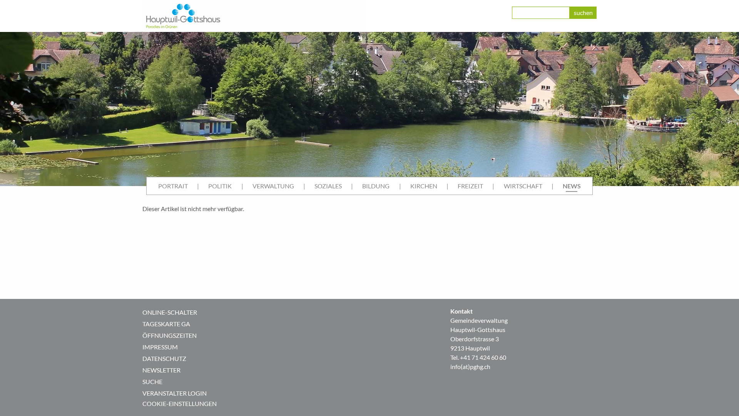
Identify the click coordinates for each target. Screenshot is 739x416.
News (572, 186)
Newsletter (161, 370)
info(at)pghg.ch (470, 366)
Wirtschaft (523, 186)
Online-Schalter (169, 312)
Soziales (328, 186)
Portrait (173, 186)
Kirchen (423, 186)
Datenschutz (164, 358)
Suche (152, 381)
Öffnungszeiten (169, 335)
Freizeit (470, 186)
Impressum (160, 347)
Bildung (376, 186)
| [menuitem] (198, 186)
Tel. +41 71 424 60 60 (478, 357)
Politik (220, 186)
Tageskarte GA (166, 323)
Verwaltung (273, 186)
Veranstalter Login (174, 393)
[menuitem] (173, 186)
